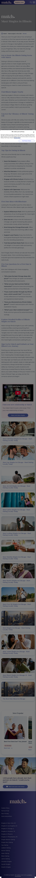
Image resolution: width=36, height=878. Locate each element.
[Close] (33, 132)
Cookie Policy (17, 137)
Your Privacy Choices (26, 140)
